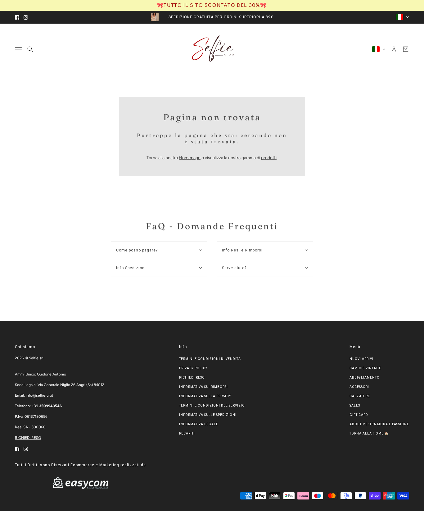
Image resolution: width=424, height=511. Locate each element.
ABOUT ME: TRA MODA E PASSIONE (379, 424)
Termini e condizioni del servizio (212, 405)
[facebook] (17, 17)
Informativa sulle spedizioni (208, 415)
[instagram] (25, 17)
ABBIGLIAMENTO (365, 377)
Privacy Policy (193, 368)
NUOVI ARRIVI (361, 359)
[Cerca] (30, 49)
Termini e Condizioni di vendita (210, 359)
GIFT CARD (359, 415)
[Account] (393, 49)
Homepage (190, 157)
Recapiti (187, 433)
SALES (355, 405)
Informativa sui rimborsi (203, 387)
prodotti (269, 157)
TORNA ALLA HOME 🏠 (369, 433)
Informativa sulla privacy (205, 396)
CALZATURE (360, 396)
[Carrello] (405, 49)
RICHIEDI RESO (28, 437)
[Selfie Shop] (212, 49)
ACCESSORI (359, 387)
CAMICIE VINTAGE (365, 368)
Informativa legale (198, 424)
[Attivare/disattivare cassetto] (18, 49)
